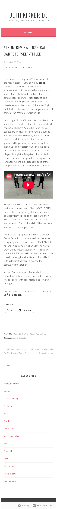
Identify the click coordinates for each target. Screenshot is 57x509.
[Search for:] (28, 365)
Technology (9, 466)
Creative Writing (11, 398)
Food (6, 421)
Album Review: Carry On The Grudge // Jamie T (15, 351)
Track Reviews (10, 473)
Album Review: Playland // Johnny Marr (41, 351)
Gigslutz (29, 67)
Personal (8, 451)
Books (7, 390)
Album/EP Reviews (21, 334)
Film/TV (7, 413)
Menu (30, 32)
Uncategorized (10, 481)
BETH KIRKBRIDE (28, 15)
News (6, 443)
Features (8, 406)
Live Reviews (9, 428)
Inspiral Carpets (18, 338)
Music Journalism (38, 334)
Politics (7, 458)
